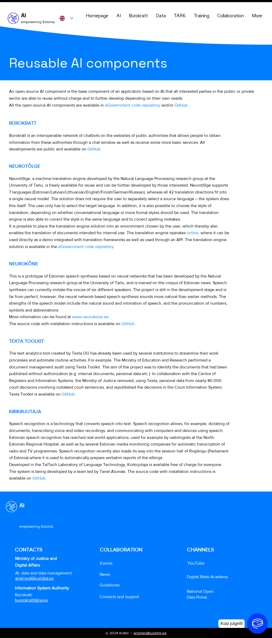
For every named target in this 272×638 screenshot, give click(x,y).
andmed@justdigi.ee (150, 633)
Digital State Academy (207, 576)
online (192, 232)
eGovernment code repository (132, 105)
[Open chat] (257, 623)
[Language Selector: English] (66, 18)
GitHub (181, 105)
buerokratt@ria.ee (31, 600)
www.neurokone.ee (90, 316)
